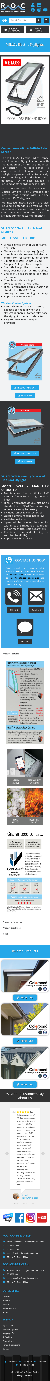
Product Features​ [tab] (11, 653)
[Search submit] (38, 20)
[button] (46, 20)
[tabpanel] (25, 788)
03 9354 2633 (16, 574)
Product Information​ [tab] (12, 922)
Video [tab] (5, 933)
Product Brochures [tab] (12, 927)
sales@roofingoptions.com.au (24, 577)
